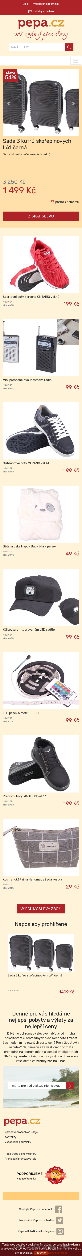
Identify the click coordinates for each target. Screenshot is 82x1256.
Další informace (58, 1252)
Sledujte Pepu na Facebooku (37, 1209)
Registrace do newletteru (20, 1153)
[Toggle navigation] (75, 61)
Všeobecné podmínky (46, 4)
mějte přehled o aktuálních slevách (37, 1085)
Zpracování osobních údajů (21, 1132)
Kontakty (10, 1137)
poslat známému (67, 202)
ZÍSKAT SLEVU (41, 216)
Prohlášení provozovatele (20, 1158)
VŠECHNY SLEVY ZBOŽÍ (41, 909)
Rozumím (41, 1252)
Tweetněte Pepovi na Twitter (36, 1220)
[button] (8, 103)
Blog (25, 4)
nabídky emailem (43, 11)
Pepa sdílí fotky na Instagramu (37, 1231)
